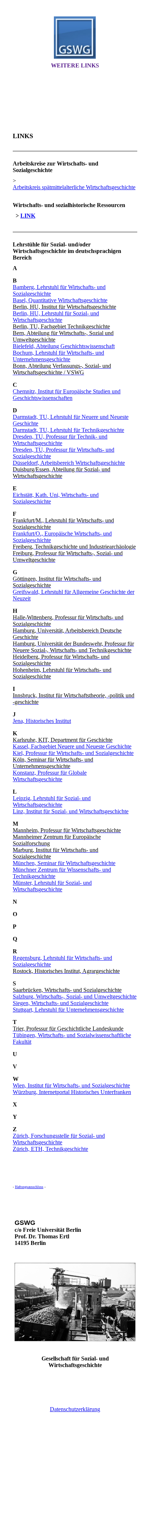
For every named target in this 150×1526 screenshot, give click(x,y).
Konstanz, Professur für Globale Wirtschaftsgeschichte (50, 776)
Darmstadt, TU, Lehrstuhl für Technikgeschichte (68, 430)
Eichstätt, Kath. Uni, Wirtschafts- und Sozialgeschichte (56, 498)
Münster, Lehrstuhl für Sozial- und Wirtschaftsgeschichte (52, 886)
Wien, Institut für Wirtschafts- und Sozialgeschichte (71, 1085)
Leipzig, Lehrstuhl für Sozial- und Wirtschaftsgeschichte (52, 801)
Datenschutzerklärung (75, 1409)
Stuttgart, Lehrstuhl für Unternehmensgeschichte (68, 1010)
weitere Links (75, 65)
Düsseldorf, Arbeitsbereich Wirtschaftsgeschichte (69, 463)
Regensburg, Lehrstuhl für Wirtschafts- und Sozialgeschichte (62, 961)
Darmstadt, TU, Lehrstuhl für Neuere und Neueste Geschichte (71, 420)
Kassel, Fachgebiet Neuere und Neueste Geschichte (72, 746)
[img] (75, 37)
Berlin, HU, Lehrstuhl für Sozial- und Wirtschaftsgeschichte (56, 316)
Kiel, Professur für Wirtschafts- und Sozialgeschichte (73, 753)
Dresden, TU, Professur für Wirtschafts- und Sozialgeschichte (63, 453)
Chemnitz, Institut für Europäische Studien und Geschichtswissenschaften (67, 394)
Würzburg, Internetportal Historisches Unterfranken (72, 1092)
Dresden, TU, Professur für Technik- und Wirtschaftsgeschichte (60, 439)
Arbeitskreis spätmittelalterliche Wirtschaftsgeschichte (74, 187)
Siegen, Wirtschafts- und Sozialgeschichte (60, 1003)
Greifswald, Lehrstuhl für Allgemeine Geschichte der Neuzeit (73, 595)
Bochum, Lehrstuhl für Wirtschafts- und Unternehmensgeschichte (58, 356)
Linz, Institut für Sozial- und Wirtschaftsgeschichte (71, 811)
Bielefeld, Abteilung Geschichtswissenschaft (64, 346)
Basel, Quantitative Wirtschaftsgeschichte (60, 300)
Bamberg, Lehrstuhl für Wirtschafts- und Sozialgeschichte (59, 290)
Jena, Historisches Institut (42, 721)
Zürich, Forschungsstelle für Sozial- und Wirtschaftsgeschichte (59, 1139)
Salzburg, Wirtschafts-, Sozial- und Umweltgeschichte (75, 996)
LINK (27, 216)
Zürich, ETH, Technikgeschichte (50, 1149)
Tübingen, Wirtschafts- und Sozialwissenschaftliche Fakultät (72, 1038)
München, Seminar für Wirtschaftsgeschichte (64, 863)
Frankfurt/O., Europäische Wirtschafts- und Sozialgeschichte (62, 536)
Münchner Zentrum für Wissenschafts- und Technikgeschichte (62, 873)
